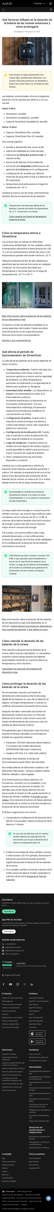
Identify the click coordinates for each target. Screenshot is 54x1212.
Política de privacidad (24, 1191)
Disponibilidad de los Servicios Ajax (39, 1084)
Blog (3, 1158)
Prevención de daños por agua (12, 1084)
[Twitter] (24, 984)
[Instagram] (17, 984)
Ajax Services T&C (35, 1201)
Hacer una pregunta (12, 954)
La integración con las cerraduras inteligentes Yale (12, 1079)
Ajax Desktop (33, 1004)
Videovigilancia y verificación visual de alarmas (39, 1143)
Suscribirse (9, 911)
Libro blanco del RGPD (32, 1195)
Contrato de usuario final (10, 1204)
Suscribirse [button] (9, 932)
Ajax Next (5, 1175)
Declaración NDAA (8, 1198)
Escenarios (33, 1027)
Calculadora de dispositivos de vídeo (39, 1095)
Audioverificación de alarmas (39, 1148)
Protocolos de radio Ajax (10, 1027)
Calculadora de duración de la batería (39, 1100)
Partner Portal (33, 1165)
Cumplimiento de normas (38, 1061)
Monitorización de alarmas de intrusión (39, 1138)
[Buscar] (50, 9)
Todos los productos (9, 1011)
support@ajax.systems (13, 947)
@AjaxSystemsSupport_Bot (14, 951)
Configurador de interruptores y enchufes (39, 1111)
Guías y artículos (35, 1054)
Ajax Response (34, 1011)
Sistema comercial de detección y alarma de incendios (13, 1064)
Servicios (5, 1014)
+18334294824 (10, 944)
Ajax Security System (36, 998)
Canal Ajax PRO (7, 1178)
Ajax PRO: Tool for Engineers (39, 1001)
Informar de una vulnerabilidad (12, 1195)
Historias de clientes (9, 1054)
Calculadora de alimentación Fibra (39, 1117)
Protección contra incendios (12, 1004)
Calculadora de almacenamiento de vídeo (40, 1089)
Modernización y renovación (12, 1087)
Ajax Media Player (35, 1024)
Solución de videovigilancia (11, 1075)
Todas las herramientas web (39, 1121)
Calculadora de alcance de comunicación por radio (38, 1106)
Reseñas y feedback (9, 1181)
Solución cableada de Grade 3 (12, 1072)
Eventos (5, 1168)
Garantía (24, 1204)
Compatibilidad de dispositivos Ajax (39, 1072)
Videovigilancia (7, 1001)
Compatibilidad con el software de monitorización (39, 1078)
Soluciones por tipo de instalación (9, 1059)
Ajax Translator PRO (36, 1017)
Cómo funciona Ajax (9, 1090)
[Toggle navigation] (50, 3)
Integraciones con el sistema (12, 1017)
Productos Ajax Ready (9, 1021)
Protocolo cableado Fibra (10, 1024)
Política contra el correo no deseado (14, 1201)
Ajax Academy (34, 1162)
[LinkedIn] (31, 984)
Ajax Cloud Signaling (36, 1021)
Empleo (4, 1171)
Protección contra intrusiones (12, 998)
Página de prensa (8, 1165)
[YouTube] (10, 984)
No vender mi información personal (29, 1198)
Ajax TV (31, 1014)
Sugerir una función (12, 975)
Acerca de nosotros (9, 1162)
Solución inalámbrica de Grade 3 (13, 1068)
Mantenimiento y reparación (38, 1057)
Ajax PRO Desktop (35, 1008)
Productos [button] (38, 4)
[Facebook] (3, 984)
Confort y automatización (11, 1008)
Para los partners (35, 1158)
